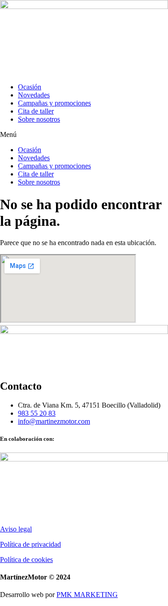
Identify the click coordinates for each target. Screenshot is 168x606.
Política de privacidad (30, 544)
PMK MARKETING (87, 594)
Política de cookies (26, 559)
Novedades (34, 95)
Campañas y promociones (54, 103)
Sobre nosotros (39, 119)
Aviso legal (16, 529)
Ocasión (29, 87)
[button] (84, 135)
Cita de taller (36, 111)
